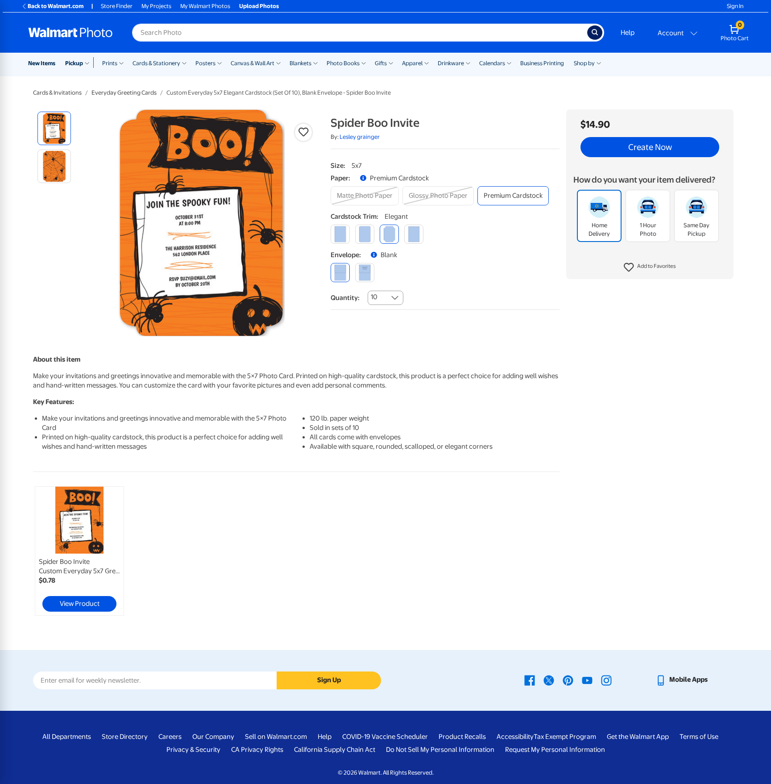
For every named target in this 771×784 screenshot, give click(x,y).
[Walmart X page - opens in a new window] (548, 680)
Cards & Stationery (156, 63)
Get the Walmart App (638, 737)
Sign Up (329, 680)
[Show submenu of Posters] (219, 62)
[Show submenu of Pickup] (89, 62)
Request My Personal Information (555, 750)
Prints (109, 63)
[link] (79, 551)
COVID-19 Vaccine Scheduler (385, 737)
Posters (205, 63)
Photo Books (343, 63)
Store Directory (125, 737)
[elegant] (389, 234)
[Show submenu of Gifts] (391, 62)
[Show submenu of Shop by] (598, 62)
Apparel (412, 63)
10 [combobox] (374, 297)
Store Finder (117, 6)
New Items (41, 63)
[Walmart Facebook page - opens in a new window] (529, 680)
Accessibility (515, 737)
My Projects (156, 6)
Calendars (492, 63)
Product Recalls (462, 737)
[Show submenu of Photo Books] (363, 62)
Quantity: (345, 298)
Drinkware (451, 63)
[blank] (340, 272)
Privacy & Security (193, 750)
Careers (170, 737)
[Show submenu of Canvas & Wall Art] (278, 62)
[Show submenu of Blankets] (315, 62)
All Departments (66, 737)
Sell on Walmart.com (276, 737)
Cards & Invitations (57, 92)
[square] (340, 234)
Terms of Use (699, 737)
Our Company (213, 737)
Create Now (650, 147)
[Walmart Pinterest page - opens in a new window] (568, 680)
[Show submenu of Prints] (121, 62)
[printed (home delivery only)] (364, 272)
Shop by (584, 63)
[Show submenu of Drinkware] (468, 62)
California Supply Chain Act (334, 750)
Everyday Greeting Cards (124, 92)
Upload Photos (259, 6)
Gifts (381, 63)
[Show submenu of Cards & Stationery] (184, 62)
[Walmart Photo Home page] (70, 32)
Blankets (300, 63)
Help (627, 33)
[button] (649, 267)
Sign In (735, 6)
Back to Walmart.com (55, 6)
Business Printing (542, 63)
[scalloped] (413, 234)
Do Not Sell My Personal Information (440, 750)
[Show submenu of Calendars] (509, 62)
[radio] (54, 128)
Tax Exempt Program (565, 737)
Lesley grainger (360, 136)
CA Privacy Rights (257, 750)
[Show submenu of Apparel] (426, 62)
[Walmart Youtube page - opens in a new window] (587, 680)
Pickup (74, 63)
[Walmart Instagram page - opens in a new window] (606, 680)
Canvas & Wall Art (252, 63)
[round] (364, 234)
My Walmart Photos (205, 6)
